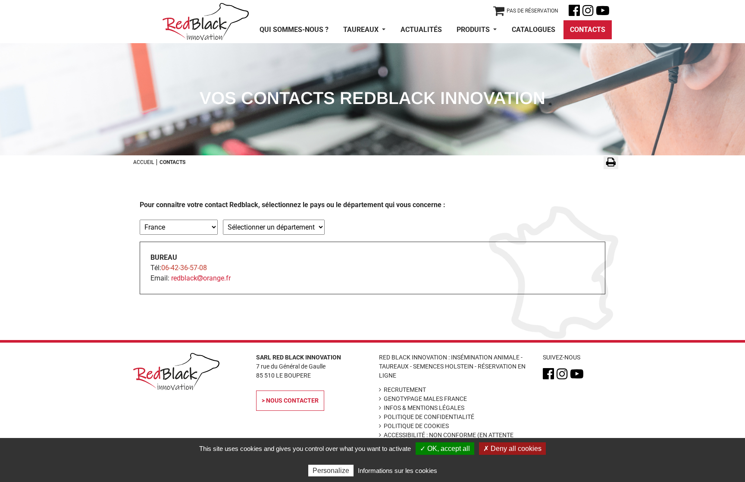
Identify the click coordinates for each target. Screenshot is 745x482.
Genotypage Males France (425, 398)
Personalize (331, 470)
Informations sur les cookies (397, 470)
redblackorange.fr (201, 278)
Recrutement (405, 389)
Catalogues (533, 29)
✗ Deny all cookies (512, 448)
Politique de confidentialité (429, 416)
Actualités (421, 29)
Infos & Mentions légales (424, 407)
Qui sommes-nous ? (294, 29)
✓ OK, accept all (445, 448)
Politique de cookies (416, 425)
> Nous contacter (290, 400)
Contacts (587, 29)
